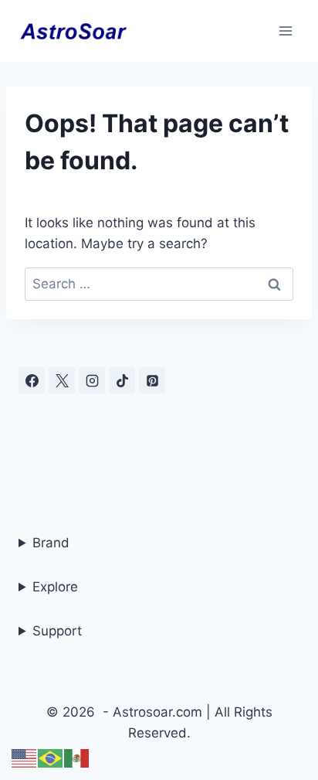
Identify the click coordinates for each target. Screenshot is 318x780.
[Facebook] (32, 380)
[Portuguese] (51, 757)
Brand (50, 542)
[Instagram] (92, 380)
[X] (62, 380)
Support (57, 631)
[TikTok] (122, 380)
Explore (55, 586)
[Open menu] (285, 31)
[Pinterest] (152, 380)
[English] (25, 757)
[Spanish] (77, 757)
